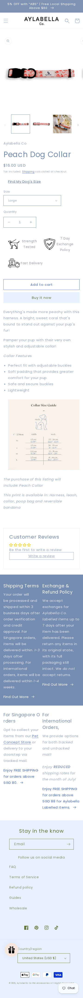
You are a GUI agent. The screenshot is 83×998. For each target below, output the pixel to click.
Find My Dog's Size (24, 181)
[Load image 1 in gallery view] (20, 124)
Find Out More (16, 696)
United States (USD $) (39, 958)
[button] (6, 21)
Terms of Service (24, 877)
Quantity (10, 212)
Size (6, 191)
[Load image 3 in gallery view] (62, 124)
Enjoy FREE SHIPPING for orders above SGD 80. (20, 776)
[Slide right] (78, 125)
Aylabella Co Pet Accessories (33, 983)
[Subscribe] (68, 844)
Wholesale (18, 908)
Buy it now (41, 297)
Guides (15, 897)
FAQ (12, 866)
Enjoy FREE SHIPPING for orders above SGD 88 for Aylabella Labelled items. (61, 798)
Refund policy (21, 887)
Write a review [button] (41, 556)
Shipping (28, 171)
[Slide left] (5, 125)
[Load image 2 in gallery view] (41, 124)
